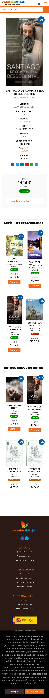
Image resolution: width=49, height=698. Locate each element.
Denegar (14, 691)
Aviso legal (24, 574)
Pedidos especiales (24, 604)
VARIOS (24, 151)
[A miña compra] (40, 3)
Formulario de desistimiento (24, 608)
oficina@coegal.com (24, 556)
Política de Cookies (25, 586)
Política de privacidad (24, 582)
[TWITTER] (27, 538)
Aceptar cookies (34, 691)
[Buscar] (46, 9)
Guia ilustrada (24, 121)
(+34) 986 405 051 (24, 552)
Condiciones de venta (24, 578)
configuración (30, 683)
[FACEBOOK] (22, 538)
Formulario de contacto (24, 560)
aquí (42, 680)
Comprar (14, 282)
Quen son (24, 600)
